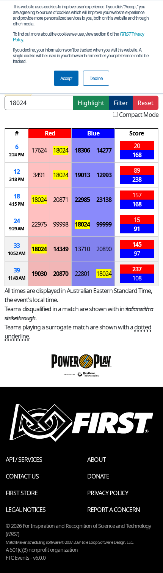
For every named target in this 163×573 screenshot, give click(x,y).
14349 (60, 249)
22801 (82, 273)
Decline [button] (96, 78)
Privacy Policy (107, 493)
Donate (98, 476)
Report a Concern (113, 509)
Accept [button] (66, 78)
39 (17, 270)
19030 (39, 273)
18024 (60, 150)
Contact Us (22, 476)
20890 (103, 249)
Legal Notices (25, 509)
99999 (103, 224)
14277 (103, 150)
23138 (103, 199)
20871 (60, 199)
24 (17, 221)
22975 (39, 224)
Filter (121, 103)
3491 (39, 175)
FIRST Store (22, 493)
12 (17, 171)
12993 (103, 175)
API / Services (24, 459)
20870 (60, 273)
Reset (146, 103)
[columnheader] (16, 133)
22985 (82, 199)
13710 (82, 249)
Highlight (91, 103)
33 (17, 245)
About (96, 459)
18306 (82, 150)
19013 (82, 175)
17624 (39, 150)
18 (17, 196)
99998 (60, 224)
